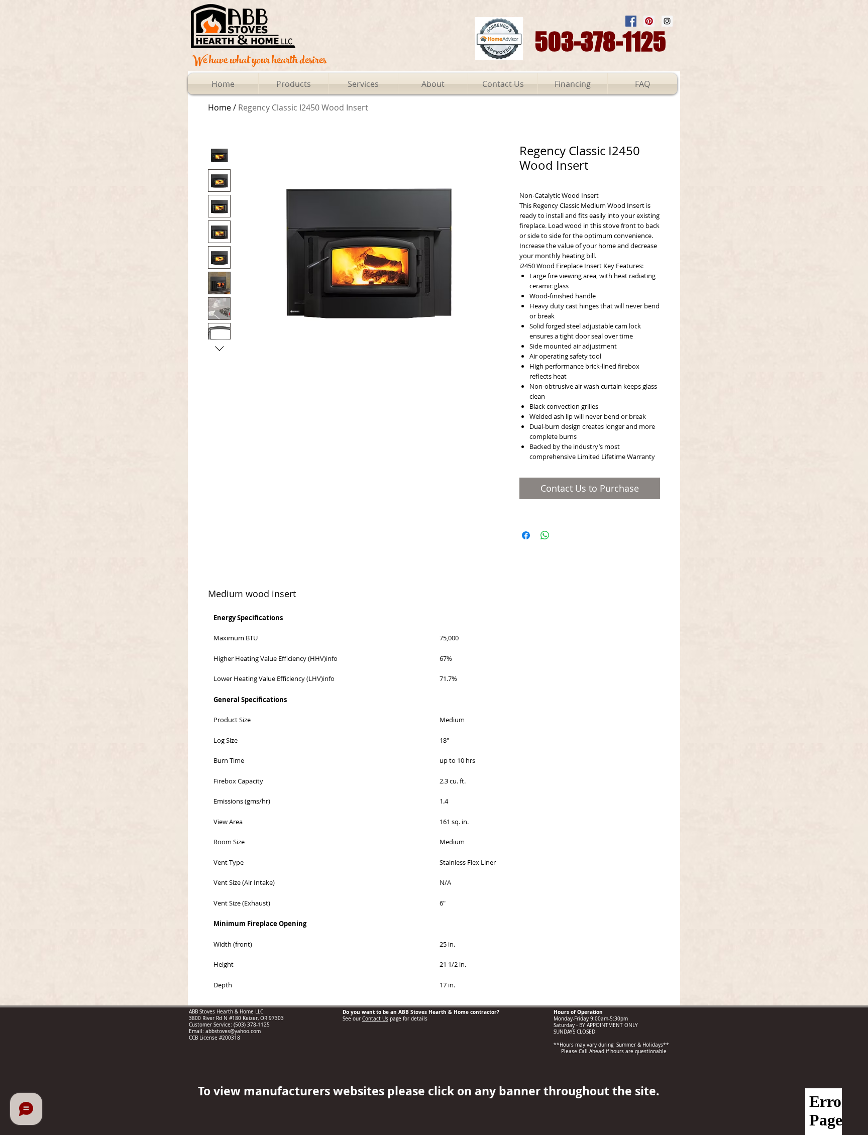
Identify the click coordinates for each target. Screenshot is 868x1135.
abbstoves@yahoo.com (233, 1031)
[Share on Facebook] (526, 535)
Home (219, 107)
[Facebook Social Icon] (630, 21)
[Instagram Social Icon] (667, 21)
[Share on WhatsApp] (545, 535)
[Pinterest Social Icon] (649, 21)
